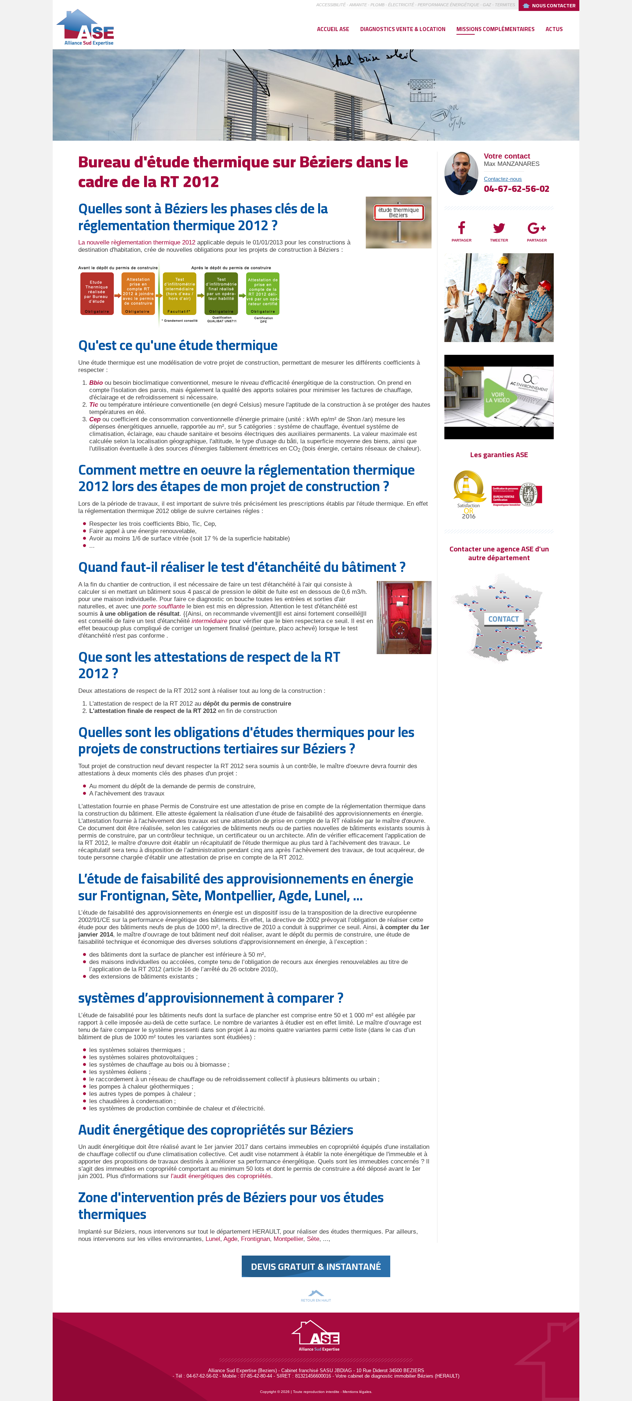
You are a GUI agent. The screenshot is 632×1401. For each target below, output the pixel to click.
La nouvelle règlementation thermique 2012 (136, 242)
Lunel (213, 1238)
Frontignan (255, 1238)
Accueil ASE (333, 29)
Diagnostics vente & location (402, 29)
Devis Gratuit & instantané (316, 1266)
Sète (313, 1238)
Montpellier (288, 1238)
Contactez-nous (503, 179)
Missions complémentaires (495, 29)
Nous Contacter (554, 5)
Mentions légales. (357, 1392)
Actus (554, 29)
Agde (230, 1238)
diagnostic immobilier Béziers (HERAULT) (415, 1376)
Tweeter (499, 240)
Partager (461, 240)
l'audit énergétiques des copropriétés (221, 1176)
